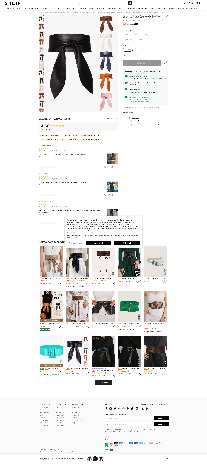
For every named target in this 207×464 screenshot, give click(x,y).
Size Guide (59, 420)
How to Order (60, 415)
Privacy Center (44, 452)
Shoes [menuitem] (74, 8)
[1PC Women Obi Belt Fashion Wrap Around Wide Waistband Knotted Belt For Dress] (77, 351)
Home (40, 12)
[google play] (146, 409)
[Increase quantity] (137, 56)
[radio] (126, 34)
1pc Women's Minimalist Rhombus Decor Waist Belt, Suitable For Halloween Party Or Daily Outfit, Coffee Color (155, 368)
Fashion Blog (44, 425)
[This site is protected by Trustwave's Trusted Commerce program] (106, 450)
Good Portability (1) (46, 139)
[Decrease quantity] (128, 56)
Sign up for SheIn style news (115, 414)
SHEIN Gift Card (77, 420)
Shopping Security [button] (134, 89)
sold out (142, 63)
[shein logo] (12, 3)
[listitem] (51, 266)
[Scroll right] (201, 8)
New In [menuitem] (19, 8)
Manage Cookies (72, 452)
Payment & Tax (76, 410)
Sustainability (44, 410)
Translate (41, 157)
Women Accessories (63, 12)
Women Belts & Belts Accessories (81, 12)
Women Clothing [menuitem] (33, 8)
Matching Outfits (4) (71, 135)
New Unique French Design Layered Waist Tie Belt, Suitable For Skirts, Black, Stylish (103, 323)
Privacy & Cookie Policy (146, 430)
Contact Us (75, 407)
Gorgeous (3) (59, 139)
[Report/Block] (116, 167)
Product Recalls (77, 415)
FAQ (73, 423)
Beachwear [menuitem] (45, 8)
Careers (42, 417)
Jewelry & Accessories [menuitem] (115, 8)
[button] (196, 3)
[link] (188, 3)
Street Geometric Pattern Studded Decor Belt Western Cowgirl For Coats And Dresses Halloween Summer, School (155, 323)
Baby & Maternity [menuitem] (142, 8)
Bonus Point (75, 412)
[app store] (142, 409)
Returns (58, 410)
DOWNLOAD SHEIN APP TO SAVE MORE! (154, 404)
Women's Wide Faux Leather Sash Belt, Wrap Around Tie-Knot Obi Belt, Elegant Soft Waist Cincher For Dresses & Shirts (52, 323)
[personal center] (184, 3)
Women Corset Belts (98, 12)
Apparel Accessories (50, 12)
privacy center (134, 431)
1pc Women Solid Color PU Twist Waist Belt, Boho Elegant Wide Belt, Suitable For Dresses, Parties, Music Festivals (52, 278)
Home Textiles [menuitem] (182, 8)
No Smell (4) (44, 135)
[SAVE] (165, 63)
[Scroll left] (198, 8)
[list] (122, 408)
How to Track (60, 417)
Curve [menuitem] (58, 8)
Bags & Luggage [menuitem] (156, 8)
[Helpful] (105, 167)
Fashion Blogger (45, 412)
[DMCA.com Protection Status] (111, 450)
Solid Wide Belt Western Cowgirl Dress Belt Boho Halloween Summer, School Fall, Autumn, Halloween (78, 323)
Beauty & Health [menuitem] (129, 8)
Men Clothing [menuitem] (66, 8)
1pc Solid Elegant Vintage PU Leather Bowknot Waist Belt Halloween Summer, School (78, 278)
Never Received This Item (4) (91, 139)
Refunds (58, 412)
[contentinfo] (137, 444)
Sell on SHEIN (60, 425)
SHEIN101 (43, 423)
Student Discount (45, 420)
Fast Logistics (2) (56, 135)
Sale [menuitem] (24, 8)
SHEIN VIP (59, 423)
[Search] (130, 3)
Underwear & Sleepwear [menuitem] (86, 8)
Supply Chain (44, 415)
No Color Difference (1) (88, 135)
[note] (75, 286)
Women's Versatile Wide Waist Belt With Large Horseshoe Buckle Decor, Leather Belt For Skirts (129, 368)
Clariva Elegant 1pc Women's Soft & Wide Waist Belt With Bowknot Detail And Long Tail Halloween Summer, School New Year (103, 370)
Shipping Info (60, 407)
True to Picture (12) (72, 139)
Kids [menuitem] (52, 8)
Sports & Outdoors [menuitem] (169, 8)
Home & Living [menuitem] (101, 8)
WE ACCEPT (108, 439)
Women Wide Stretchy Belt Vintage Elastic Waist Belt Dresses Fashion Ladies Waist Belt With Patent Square (52, 368)
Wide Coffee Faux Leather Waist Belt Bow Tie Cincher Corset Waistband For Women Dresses (103, 278)
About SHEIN (44, 407)
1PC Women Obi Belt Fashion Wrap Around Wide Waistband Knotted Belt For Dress (78, 368)
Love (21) (101, 135)
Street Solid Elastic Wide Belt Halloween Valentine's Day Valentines (129, 323)
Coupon (74, 417)
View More (104, 382)
